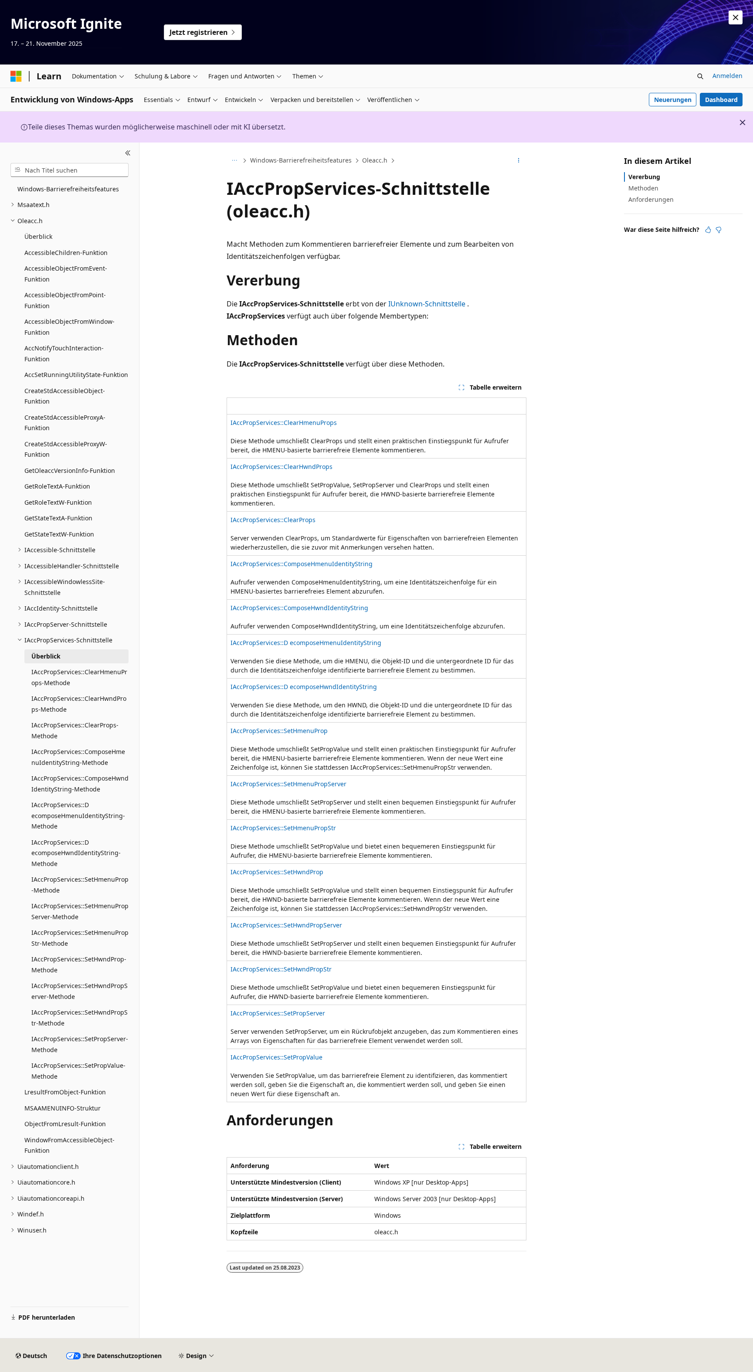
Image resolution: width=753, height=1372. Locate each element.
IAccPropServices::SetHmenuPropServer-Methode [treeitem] (80, 911)
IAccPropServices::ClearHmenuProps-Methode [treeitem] (79, 677)
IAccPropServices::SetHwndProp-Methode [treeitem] (78, 964)
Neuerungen (673, 99)
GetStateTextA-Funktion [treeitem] (58, 518)
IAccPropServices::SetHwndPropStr (281, 969)
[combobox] (69, 170)
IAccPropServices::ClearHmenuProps (284, 422)
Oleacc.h (374, 160)
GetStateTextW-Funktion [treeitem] (59, 534)
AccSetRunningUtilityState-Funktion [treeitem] (76, 374)
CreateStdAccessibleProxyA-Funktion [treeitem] (64, 422)
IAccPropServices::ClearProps (273, 520)
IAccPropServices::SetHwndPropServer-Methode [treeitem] (79, 991)
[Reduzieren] (128, 153)
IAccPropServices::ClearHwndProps (281, 466)
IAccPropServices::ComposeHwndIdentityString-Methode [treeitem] (80, 783)
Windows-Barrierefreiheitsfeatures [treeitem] (68, 189)
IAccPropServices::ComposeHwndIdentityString (299, 608)
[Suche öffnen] (700, 76)
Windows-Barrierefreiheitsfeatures (301, 160)
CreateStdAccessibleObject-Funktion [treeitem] (64, 396)
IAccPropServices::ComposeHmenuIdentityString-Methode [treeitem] (78, 757)
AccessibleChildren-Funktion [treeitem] (66, 252)
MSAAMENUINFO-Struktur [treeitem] (62, 1108)
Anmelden (727, 75)
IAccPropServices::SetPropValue (276, 1057)
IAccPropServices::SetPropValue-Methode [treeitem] (78, 1070)
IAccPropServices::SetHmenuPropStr (283, 828)
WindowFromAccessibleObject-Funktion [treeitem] (69, 1145)
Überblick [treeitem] (38, 236)
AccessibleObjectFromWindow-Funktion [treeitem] (69, 326)
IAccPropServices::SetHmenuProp (279, 731)
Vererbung (644, 177)
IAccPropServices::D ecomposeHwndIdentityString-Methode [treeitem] (76, 853)
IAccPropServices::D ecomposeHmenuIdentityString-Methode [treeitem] (78, 815)
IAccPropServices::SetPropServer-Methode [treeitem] (79, 1044)
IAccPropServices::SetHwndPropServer (286, 925)
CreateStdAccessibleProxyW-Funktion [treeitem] (65, 449)
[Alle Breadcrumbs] (234, 161)
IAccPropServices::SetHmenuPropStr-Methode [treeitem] (80, 937)
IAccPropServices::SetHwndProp (277, 872)
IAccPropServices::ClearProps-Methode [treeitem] (75, 730)
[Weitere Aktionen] (518, 161)
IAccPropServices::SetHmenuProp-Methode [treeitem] (80, 884)
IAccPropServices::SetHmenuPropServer (288, 784)
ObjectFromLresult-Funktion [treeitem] (65, 1124)
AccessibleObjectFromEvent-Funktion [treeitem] (65, 273)
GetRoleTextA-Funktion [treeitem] (57, 486)
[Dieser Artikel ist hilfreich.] (708, 229)
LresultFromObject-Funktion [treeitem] (65, 1092)
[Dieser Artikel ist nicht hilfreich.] (718, 229)
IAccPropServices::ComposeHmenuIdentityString (302, 564)
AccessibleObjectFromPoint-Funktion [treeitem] (65, 300)
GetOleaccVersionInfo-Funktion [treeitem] (69, 470)
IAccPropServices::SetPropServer (278, 1013)
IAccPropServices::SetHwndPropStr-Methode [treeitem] (79, 1017)
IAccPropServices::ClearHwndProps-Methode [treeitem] (78, 703)
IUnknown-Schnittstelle (426, 304)
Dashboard (721, 99)
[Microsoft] (16, 76)
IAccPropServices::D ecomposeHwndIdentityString (304, 687)
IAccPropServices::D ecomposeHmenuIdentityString (306, 642)
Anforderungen (651, 199)
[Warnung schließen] (736, 17)
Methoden (643, 188)
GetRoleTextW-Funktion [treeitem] (58, 502)
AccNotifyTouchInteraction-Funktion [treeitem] (64, 353)
